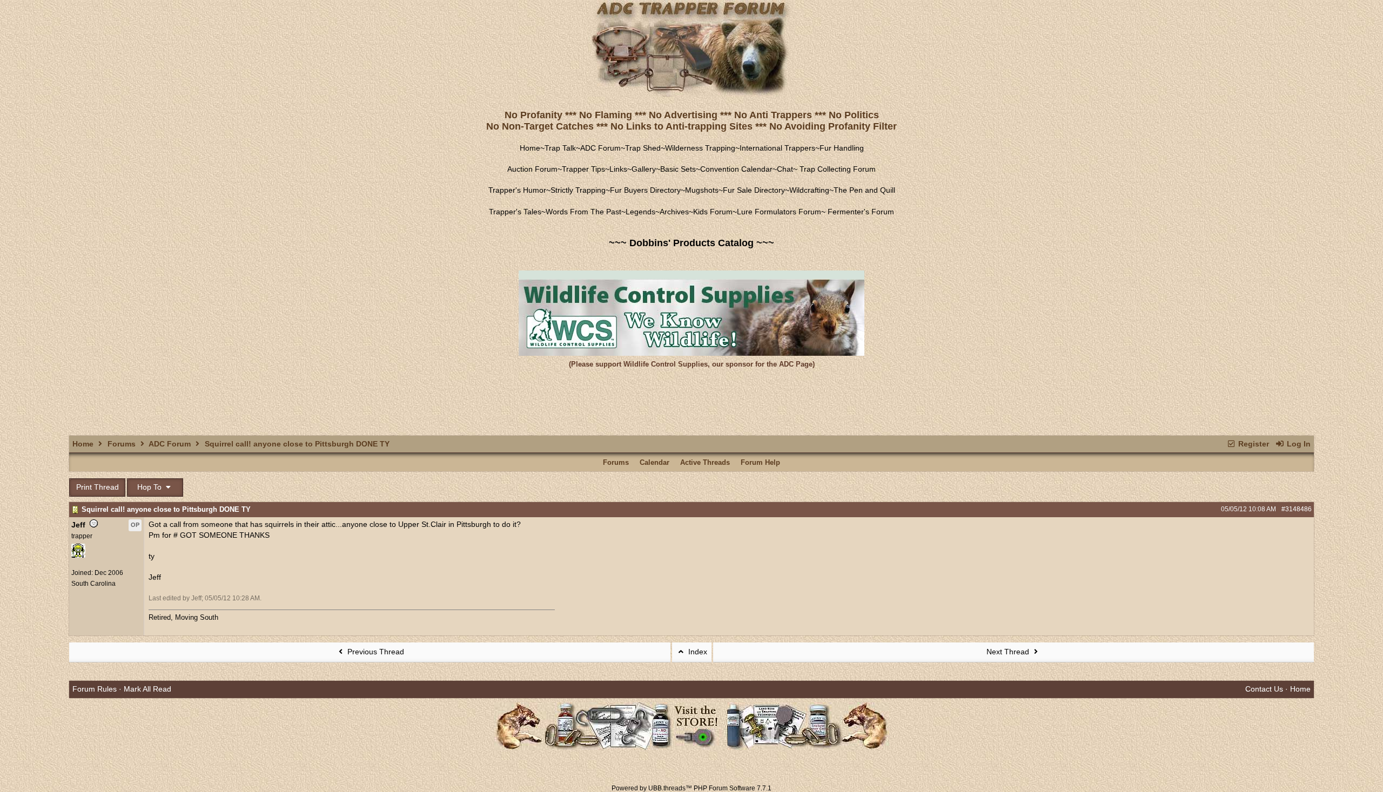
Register (1252, 443)
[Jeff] (78, 555)
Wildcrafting (809, 190)
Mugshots (702, 190)
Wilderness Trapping (700, 148)
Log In (1298, 443)
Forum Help (760, 462)
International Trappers (777, 148)
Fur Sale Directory (754, 190)
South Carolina (93, 583)
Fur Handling (842, 148)
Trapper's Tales (515, 211)
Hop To (150, 487)
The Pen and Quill (864, 190)
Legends (640, 211)
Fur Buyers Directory (645, 190)
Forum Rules (94, 689)
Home (530, 148)
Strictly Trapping (578, 190)
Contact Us (1264, 689)
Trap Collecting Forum (836, 169)
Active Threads (705, 462)
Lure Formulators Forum (779, 211)
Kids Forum (713, 211)
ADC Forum (600, 148)
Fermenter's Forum (859, 211)
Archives (674, 211)
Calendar (654, 462)
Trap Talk (560, 148)
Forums (122, 443)
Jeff (78, 524)
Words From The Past (583, 211)
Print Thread (97, 487)
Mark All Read (147, 689)
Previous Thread (374, 651)
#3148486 (1296, 509)
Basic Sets (678, 169)
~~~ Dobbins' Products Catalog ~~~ (691, 243)
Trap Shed (643, 148)
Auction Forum (532, 169)
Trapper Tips (583, 169)
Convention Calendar (736, 169)
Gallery (644, 169)
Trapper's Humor (517, 190)
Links (618, 169)
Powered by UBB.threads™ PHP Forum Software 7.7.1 (691, 788)
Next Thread (1008, 651)
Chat (785, 169)
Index (696, 651)
